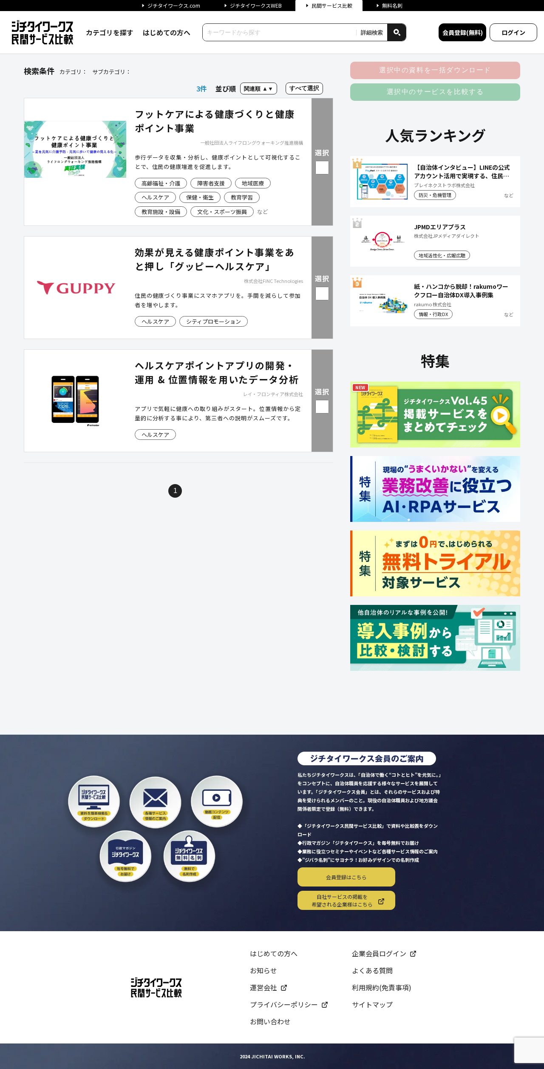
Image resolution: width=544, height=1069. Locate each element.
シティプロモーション (213, 321)
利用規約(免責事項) (381, 987)
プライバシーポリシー (284, 1004)
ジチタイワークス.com (173, 5)
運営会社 (263, 987)
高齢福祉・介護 (161, 183)
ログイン (513, 32)
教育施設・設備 (161, 212)
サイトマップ (372, 1004)
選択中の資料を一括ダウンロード (435, 70)
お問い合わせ (270, 1021)
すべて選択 (304, 88)
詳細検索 (372, 32)
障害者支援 (211, 183)
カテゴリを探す (109, 32)
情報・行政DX (433, 314)
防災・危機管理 (435, 194)
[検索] (396, 32)
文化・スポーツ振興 (222, 212)
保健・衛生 (200, 197)
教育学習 (242, 197)
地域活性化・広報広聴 (442, 255)
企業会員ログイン (379, 953)
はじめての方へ (166, 32)
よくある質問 (372, 970)
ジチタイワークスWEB (256, 5)
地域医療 (253, 183)
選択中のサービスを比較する (435, 91)
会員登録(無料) (462, 32)
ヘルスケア (155, 197)
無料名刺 (392, 5)
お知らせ (263, 970)
